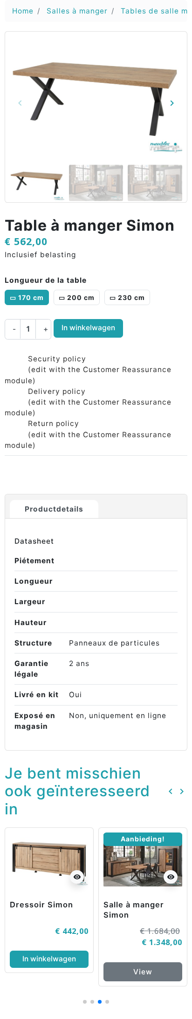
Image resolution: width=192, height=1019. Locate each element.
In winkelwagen (88, 327)
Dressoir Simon (41, 904)
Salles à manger (77, 11)
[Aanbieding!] (142, 860)
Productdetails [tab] (54, 509)
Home (23, 11)
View (142, 971)
